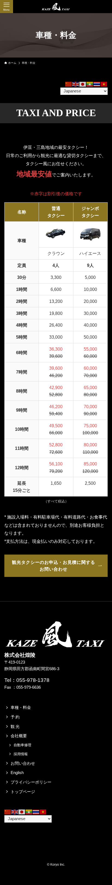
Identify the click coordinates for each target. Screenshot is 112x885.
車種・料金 (21, 707)
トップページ (23, 792)
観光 (15, 726)
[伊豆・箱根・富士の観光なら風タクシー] (56, 6)
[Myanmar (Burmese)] (90, 84)
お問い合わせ (23, 763)
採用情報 (21, 754)
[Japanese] (82, 84)
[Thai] (97, 84)
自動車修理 (22, 745)
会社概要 (19, 736)
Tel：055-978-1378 (26, 680)
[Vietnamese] (104, 84)
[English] (75, 84)
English (17, 772)
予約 (15, 717)
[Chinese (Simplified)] (68, 84)
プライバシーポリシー (31, 782)
